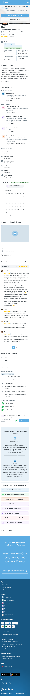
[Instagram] (6, 683)
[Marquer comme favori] (28, 2)
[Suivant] (19, 347)
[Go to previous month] (20, 190)
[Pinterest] (9, 683)
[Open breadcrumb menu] (6, 530)
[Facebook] (2, 683)
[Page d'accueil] (1, 530)
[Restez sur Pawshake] (16, 420)
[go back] (1, 2)
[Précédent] (10, 347)
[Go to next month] (23, 190)
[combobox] (15, 186)
